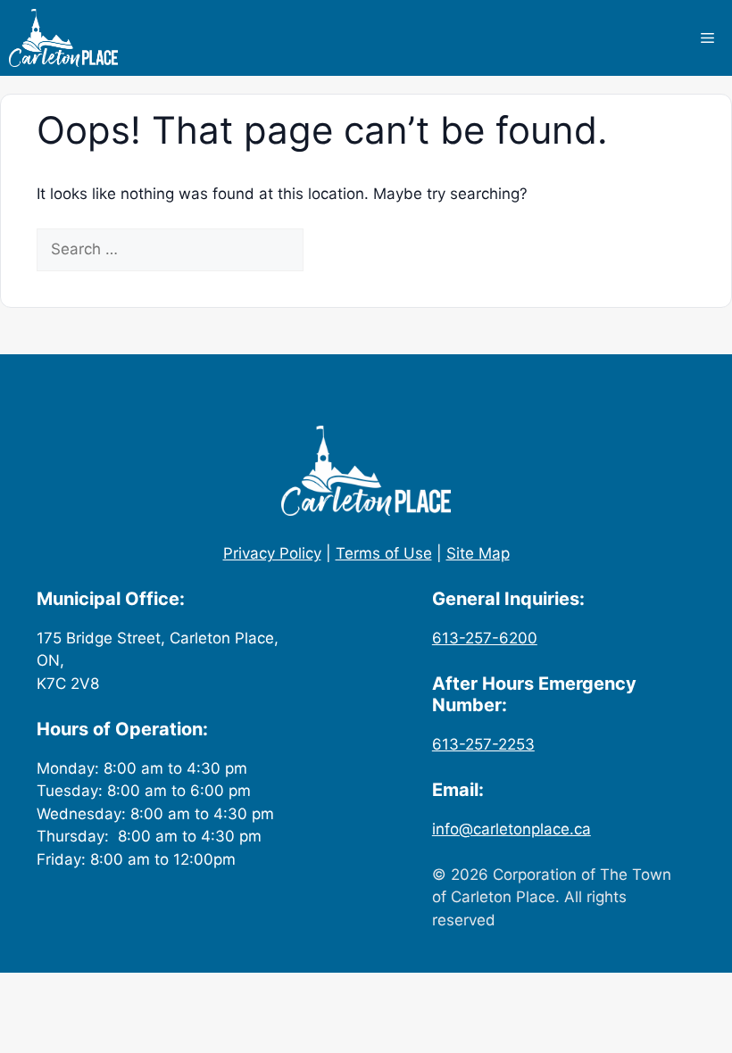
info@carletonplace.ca (511, 829)
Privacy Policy (272, 553)
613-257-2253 (483, 744)
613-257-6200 (484, 638)
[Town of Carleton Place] (63, 38)
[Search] (334, 249)
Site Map (478, 553)
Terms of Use (384, 553)
